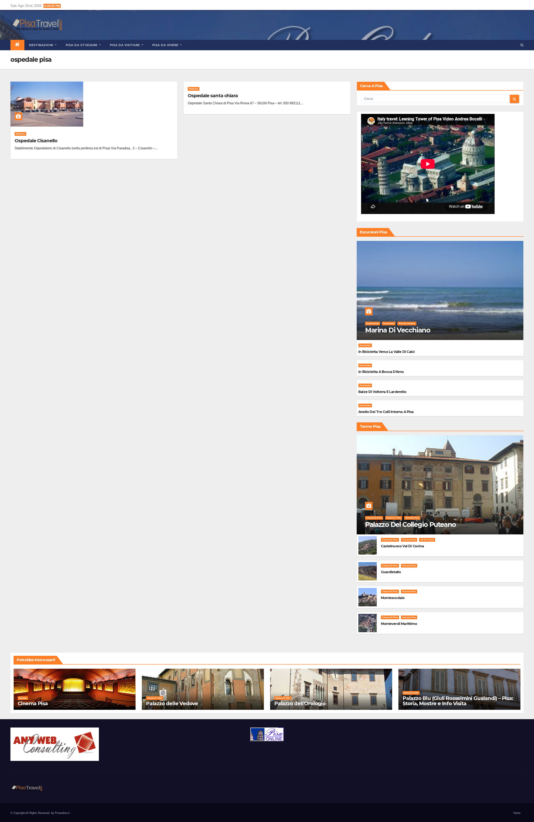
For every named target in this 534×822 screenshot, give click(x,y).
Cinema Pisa (33, 703)
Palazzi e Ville (393, 518)
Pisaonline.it (62, 812)
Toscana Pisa (412, 518)
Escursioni (388, 323)
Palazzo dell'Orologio (299, 703)
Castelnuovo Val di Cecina (402, 546)
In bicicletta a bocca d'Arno (381, 372)
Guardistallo (391, 572)
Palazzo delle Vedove (172, 703)
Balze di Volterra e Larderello (382, 392)
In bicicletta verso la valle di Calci (386, 352)
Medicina (20, 134)
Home (516, 812)
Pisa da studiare (82, 45)
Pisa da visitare (125, 45)
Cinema (23, 698)
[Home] (17, 45)
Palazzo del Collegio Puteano (410, 524)
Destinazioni (41, 45)
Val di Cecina (427, 540)
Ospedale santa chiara (213, 95)
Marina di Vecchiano (397, 330)
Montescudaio (392, 598)
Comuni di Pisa (374, 518)
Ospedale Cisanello (36, 141)
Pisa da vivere (165, 45)
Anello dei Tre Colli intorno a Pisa (385, 412)
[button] (522, 45)
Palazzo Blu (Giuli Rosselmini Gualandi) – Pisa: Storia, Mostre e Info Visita (458, 700)
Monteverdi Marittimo (399, 624)
